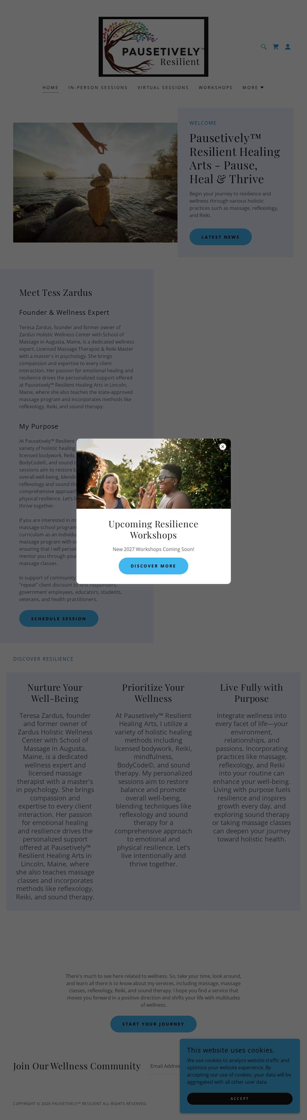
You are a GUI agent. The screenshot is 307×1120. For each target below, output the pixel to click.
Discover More (154, 566)
